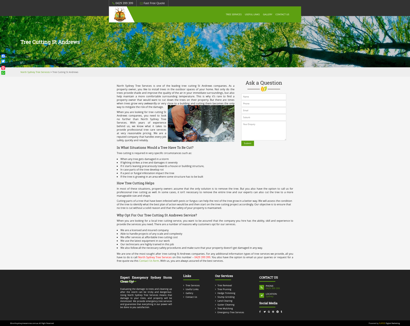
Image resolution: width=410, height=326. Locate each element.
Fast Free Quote (154, 3)
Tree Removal (224, 285)
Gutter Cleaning (225, 304)
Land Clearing (224, 300)
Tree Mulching (225, 308)
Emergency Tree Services (230, 312)
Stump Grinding (226, 296)
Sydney (269, 296)
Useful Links (252, 14)
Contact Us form (149, 261)
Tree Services (234, 14)
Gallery (267, 14)
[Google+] (3, 64)
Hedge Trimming (226, 293)
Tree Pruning (224, 289)
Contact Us (282, 14)
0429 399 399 (124, 3)
